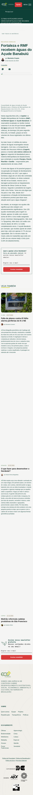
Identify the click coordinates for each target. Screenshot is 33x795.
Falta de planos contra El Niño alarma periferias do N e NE (14, 319)
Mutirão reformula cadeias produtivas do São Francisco (14, 620)
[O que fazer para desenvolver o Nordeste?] (16, 396)
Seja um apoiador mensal (13, 253)
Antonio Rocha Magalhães (12, 474)
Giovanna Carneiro (10, 324)
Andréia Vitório (9, 625)
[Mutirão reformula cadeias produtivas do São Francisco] (16, 547)
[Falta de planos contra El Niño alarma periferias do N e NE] (16, 303)
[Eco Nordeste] (8, 5)
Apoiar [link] (18, 4)
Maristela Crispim (13, 58)
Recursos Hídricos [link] (8, 42)
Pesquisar (9, 12)
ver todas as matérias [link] (10, 33)
